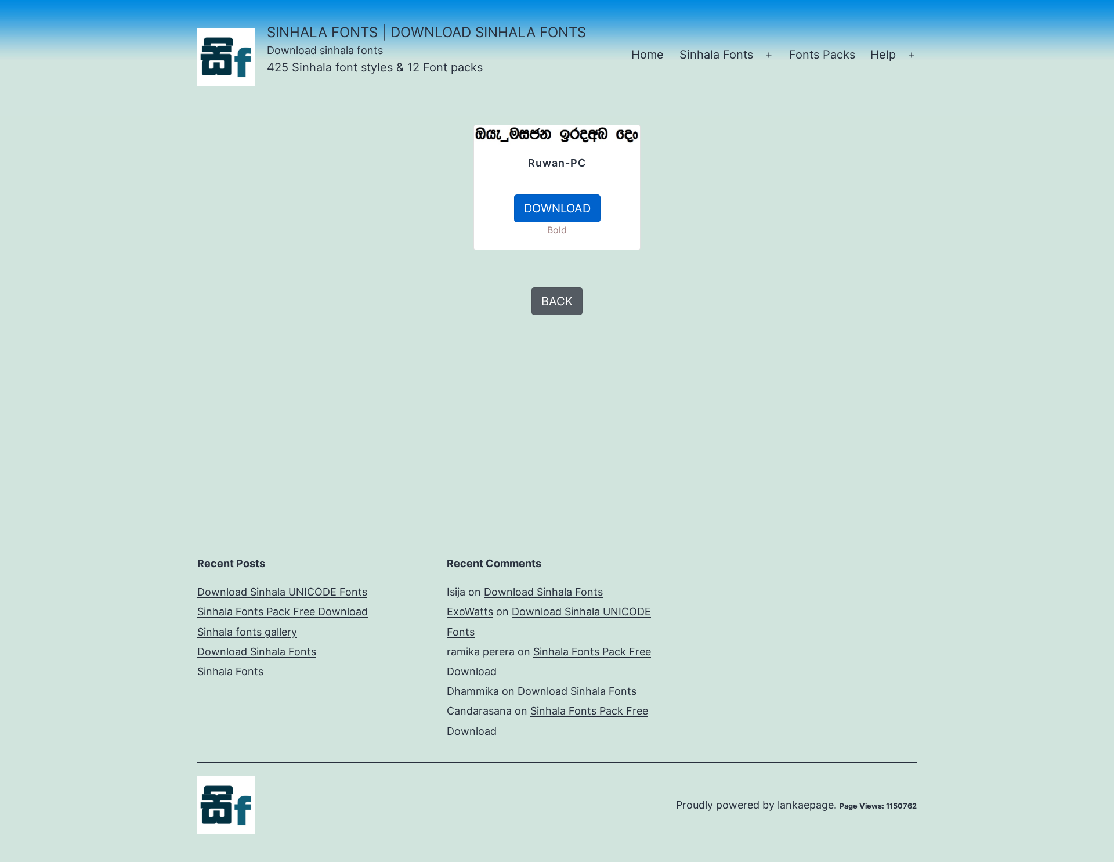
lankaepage (805, 805)
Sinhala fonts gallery (247, 632)
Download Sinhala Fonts (256, 651)
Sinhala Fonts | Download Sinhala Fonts (426, 32)
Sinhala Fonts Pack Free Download (282, 611)
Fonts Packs (822, 55)
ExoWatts (470, 611)
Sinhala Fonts (716, 55)
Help (883, 55)
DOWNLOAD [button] (557, 208)
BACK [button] (557, 301)
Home (647, 55)
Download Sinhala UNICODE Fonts (282, 592)
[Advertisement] (336, 206)
